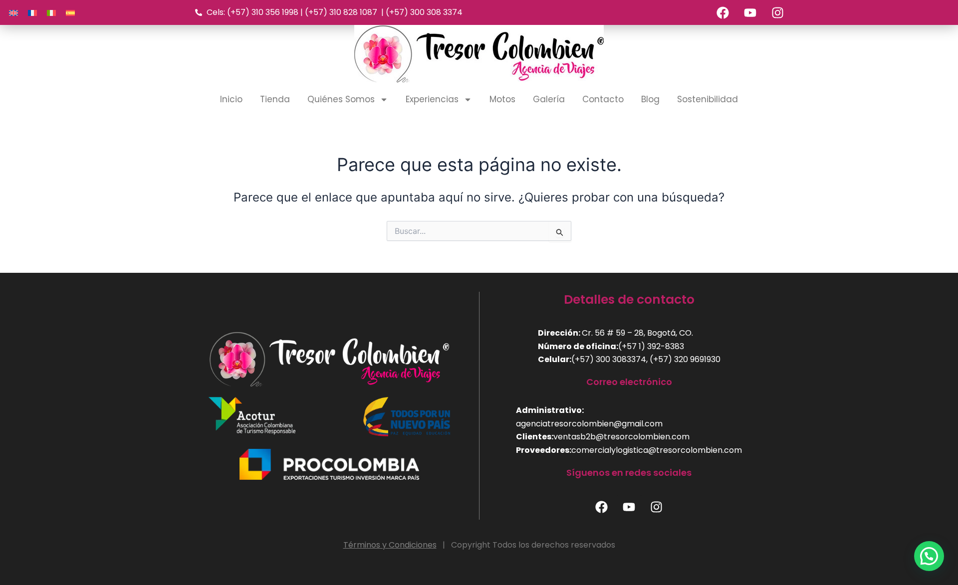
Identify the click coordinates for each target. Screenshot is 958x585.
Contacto (603, 99)
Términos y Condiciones (390, 545)
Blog (650, 99)
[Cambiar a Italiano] (51, 12)
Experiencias (432, 99)
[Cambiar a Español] (70, 12)
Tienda (275, 99)
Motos (502, 99)
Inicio (231, 99)
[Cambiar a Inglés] (13, 12)
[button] (929, 556)
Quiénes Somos (341, 99)
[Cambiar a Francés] (32, 12)
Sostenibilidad (707, 99)
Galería (549, 99)
